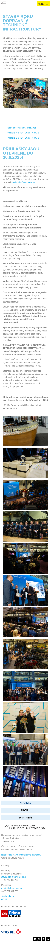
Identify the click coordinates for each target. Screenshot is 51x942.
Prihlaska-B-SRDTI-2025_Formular (23, 138)
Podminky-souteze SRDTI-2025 (21, 128)
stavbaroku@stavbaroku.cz (23, 182)
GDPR (4, 899)
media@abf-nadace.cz (11, 888)
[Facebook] (35, 939)
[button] (43, 3)
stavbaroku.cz (7, 896)
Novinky (25, 802)
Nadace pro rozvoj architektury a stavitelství (21, 855)
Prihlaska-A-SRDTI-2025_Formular (23, 133)
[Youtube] (43, 939)
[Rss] (48, 939)
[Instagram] (39, 939)
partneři (25, 817)
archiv (25, 810)
